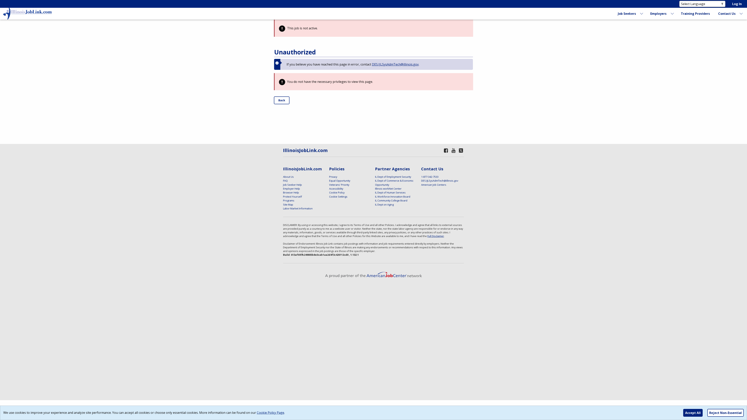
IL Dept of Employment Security (393, 176)
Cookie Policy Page (270, 412)
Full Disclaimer (435, 236)
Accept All (693, 413)
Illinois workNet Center (388, 188)
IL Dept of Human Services (390, 192)
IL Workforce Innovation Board (392, 196)
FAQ (285, 180)
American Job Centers (433, 184)
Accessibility (336, 188)
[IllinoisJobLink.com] (27, 13)
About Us (288, 176)
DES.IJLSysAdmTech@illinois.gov (395, 64)
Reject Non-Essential (725, 413)
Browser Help (291, 192)
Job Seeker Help (292, 184)
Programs (288, 200)
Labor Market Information (298, 208)
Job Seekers (627, 13)
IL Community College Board (391, 200)
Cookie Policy (337, 192)
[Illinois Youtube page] (453, 150)
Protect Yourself (292, 196)
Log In (737, 4)
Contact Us (727, 13)
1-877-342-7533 (429, 176)
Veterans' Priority (339, 184)
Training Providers (695, 13)
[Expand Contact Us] (741, 13)
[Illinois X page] (461, 150)
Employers (658, 13)
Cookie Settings (338, 196)
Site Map (288, 204)
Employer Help (291, 188)
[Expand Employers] (672, 13)
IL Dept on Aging (384, 204)
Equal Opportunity (339, 180)
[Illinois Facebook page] (446, 150)
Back (281, 100)
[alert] (373, 28)
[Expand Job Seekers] (642, 13)
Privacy (333, 176)
